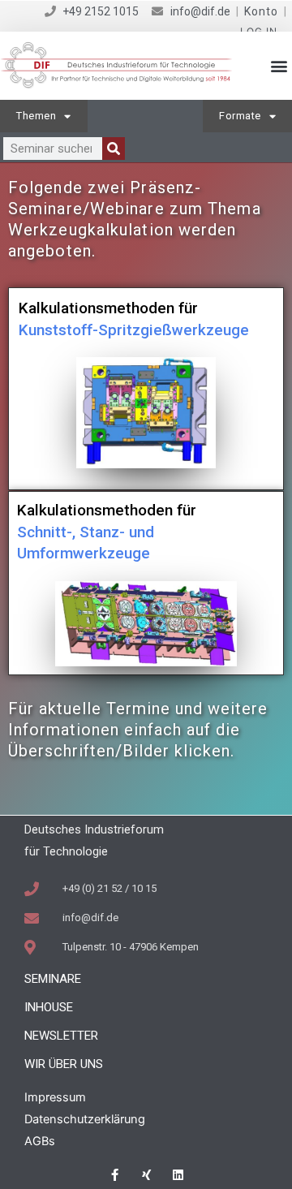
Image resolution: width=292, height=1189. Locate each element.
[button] (278, 66)
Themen (36, 116)
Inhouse (48, 1007)
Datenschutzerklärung (84, 1119)
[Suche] (113, 148)
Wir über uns (63, 1064)
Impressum (55, 1097)
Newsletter (61, 1035)
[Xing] (146, 1175)
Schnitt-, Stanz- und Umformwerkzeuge (106, 531)
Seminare (52, 978)
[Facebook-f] (115, 1175)
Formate (240, 116)
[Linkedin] (178, 1175)
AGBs (39, 1141)
